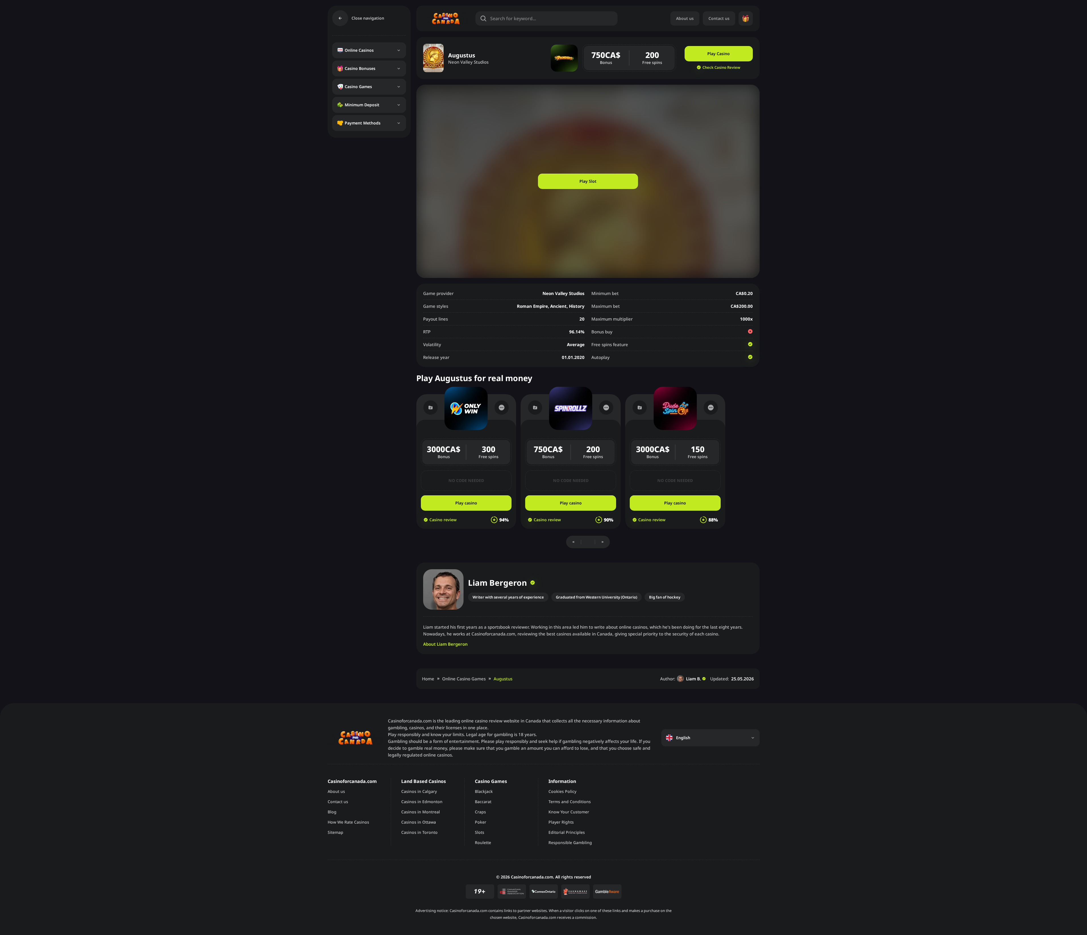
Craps (480, 812)
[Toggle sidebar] (340, 18)
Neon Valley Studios (468, 62)
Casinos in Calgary (419, 791)
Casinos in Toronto (419, 832)
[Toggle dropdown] (398, 50)
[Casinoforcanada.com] (446, 18)
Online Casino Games (464, 678)
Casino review (443, 519)
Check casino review (721, 67)
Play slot (588, 181)
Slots (479, 832)
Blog (332, 812)
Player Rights (561, 822)
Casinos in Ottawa (418, 822)
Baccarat (483, 801)
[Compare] (430, 407)
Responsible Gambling (570, 842)
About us (685, 18)
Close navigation (368, 18)
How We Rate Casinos (348, 822)
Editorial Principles (566, 832)
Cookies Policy (562, 791)
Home (428, 678)
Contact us (718, 18)
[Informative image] (512, 891)
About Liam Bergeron (445, 644)
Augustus (503, 678)
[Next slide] (602, 542)
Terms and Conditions (569, 801)
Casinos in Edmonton (421, 801)
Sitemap (335, 832)
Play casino (718, 53)
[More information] (501, 407)
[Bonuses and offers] (746, 18)
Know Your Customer (568, 812)
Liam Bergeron (497, 582)
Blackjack (484, 791)
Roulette (483, 842)
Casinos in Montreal (420, 812)
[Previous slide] (573, 542)
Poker (480, 822)
